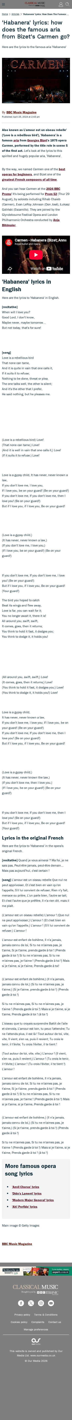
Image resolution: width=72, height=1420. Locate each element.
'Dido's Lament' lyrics (27, 1193)
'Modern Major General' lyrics (33, 1200)
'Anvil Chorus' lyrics (25, 1187)
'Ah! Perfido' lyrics (24, 1207)
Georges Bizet (37, 140)
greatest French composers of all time (29, 179)
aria (16, 140)
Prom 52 (51, 194)
